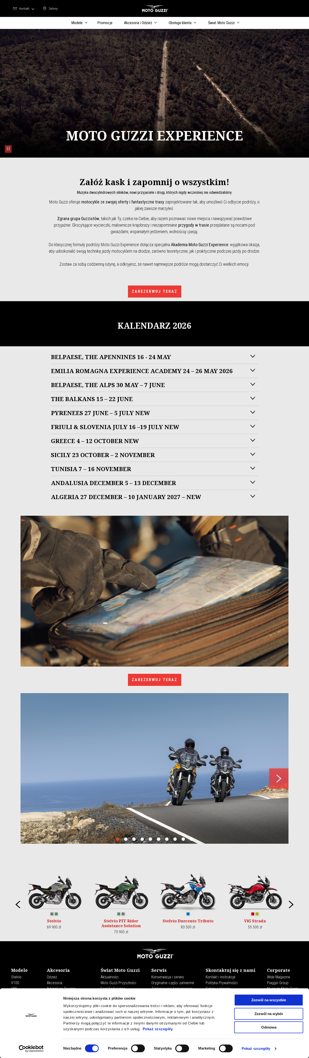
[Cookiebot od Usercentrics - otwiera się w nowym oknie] (31, 1048)
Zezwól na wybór (268, 1014)
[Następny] (291, 904)
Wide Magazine (278, 977)
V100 (15, 983)
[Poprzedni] (17, 904)
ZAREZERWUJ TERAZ (154, 291)
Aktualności (110, 977)
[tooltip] (52, 914)
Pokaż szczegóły (158, 1029)
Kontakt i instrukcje (220, 977)
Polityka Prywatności (222, 983)
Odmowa (268, 1027)
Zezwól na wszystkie (268, 1000)
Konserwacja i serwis (167, 977)
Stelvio (16, 977)
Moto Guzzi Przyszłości (118, 983)
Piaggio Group (277, 983)
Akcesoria (54, 983)
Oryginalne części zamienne (172, 983)
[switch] (138, 1048)
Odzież (52, 977)
